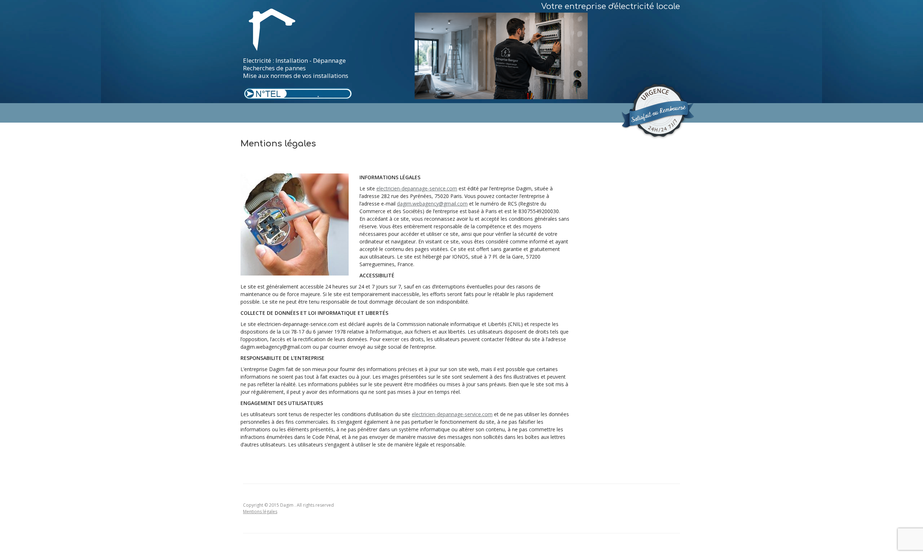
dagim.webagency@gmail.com (432, 203)
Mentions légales (260, 511)
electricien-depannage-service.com (416, 188)
